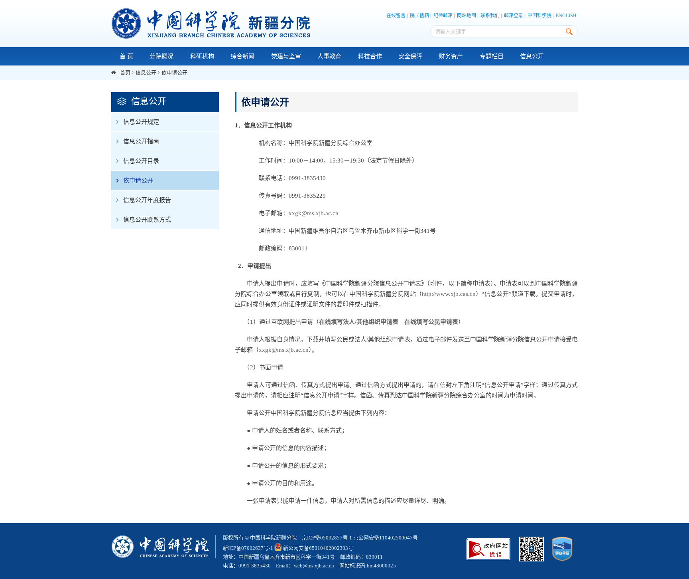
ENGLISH (566, 15)
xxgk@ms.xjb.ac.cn (314, 213)
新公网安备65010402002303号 (318, 548)
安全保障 (410, 56)
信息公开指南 (141, 141)
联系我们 (490, 15)
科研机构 (202, 56)
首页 (125, 72)
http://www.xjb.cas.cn (449, 294)
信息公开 (532, 56)
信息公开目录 (141, 161)
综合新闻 (242, 56)
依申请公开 (174, 72)
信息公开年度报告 (147, 200)
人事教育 (329, 56)
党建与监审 (286, 56)
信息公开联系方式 (147, 219)
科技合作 (370, 56)
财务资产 (451, 56)
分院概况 (161, 56)
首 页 (126, 56)
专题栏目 (492, 56)
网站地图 (466, 15)
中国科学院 (539, 15)
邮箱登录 (513, 15)
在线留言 (396, 15)
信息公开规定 (141, 122)
